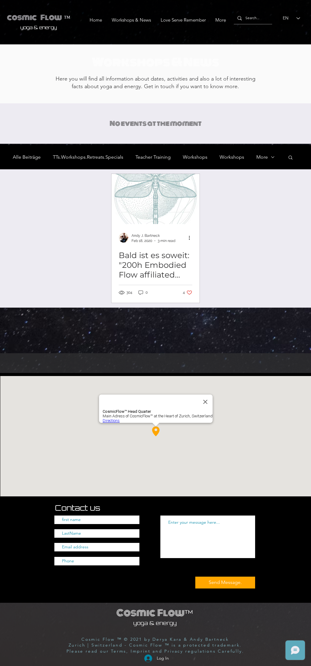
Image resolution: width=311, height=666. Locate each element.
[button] (290, 158)
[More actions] (191, 237)
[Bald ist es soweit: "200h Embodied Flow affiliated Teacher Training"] (155, 199)
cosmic (22, 17)
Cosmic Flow (154, 612)
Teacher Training (153, 157)
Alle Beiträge (27, 157)
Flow (51, 17)
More (262, 157)
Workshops (195, 157)
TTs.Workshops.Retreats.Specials (88, 157)
